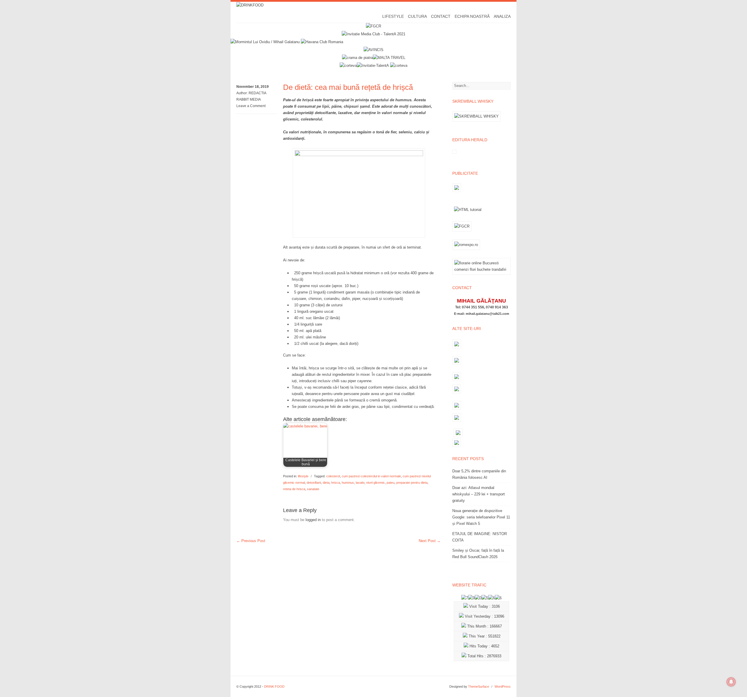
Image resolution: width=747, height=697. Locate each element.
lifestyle (303, 476)
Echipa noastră (472, 16)
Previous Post (250, 541)
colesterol (333, 476)
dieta (326, 482)
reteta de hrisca (294, 489)
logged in (313, 520)
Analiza (502, 16)
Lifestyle (393, 16)
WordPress (503, 686)
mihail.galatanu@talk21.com (487, 313)
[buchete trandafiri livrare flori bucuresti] (481, 274)
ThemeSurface (478, 686)
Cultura (417, 16)
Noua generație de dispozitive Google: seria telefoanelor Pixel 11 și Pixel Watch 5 (481, 517)
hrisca (335, 482)
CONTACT (441, 16)
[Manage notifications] (731, 681)
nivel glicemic (375, 482)
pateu (391, 482)
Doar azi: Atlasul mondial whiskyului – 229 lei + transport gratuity (478, 494)
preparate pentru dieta (411, 482)
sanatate (313, 489)
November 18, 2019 (252, 87)
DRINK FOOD (274, 686)
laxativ (360, 482)
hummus (348, 482)
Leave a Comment (251, 106)
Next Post (430, 541)
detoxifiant (314, 482)
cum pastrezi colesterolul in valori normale (371, 476)
